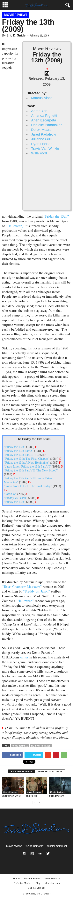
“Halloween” (25, 600)
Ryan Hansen (41, 144)
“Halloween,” (15, 225)
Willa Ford (39, 153)
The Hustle (31, 795)
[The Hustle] (36, 785)
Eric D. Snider (16, 35)
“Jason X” (10, 494)
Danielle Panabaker (46, 125)
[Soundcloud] (41, 853)
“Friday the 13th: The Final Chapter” (26, 458)
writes (24, 657)
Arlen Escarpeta (43, 120)
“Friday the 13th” (14, 447)
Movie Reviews (15, 15)
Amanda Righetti (44, 116)
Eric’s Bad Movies (22, 883)
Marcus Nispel (42, 98)
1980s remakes (20, 745)
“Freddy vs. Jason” (15, 498)
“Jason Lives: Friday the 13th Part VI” (27, 466)
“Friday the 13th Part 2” (18, 451)
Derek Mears (41, 130)
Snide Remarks (52, 878)
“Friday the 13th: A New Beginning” (26, 462)
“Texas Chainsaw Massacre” (22, 586)
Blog (38, 883)
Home (16, 878)
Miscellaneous (52, 883)
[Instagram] (25, 853)
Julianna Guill (41, 139)
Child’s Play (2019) (11, 795)
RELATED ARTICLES (21, 771)
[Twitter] (48, 853)
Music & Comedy (36, 887)
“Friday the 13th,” (56, 216)
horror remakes (40, 745)
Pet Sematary (56, 795)
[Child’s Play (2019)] (13, 785)
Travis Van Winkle (45, 148)
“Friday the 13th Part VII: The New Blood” (31, 470)
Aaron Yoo (39, 111)
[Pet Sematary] (60, 785)
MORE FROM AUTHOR (50, 771)
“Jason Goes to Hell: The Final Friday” (28, 486)
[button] (67, 5)
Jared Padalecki (43, 134)
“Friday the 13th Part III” (19, 455)
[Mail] (33, 853)
